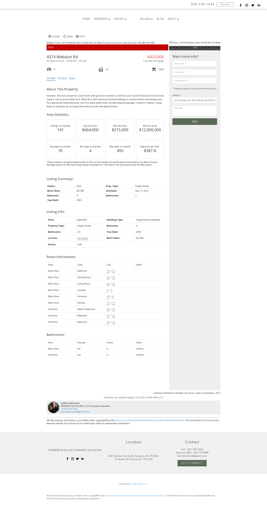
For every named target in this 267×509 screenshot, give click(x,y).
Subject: (176, 95)
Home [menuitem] (86, 19)
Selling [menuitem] (145, 19)
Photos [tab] (62, 78)
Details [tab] (51, 78)
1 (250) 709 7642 (68, 408)
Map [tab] (72, 78)
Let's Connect (192, 463)
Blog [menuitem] (160, 19)
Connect (225, 4)
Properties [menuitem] (101, 19)
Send (195, 121)
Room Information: (61, 256)
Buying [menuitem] (119, 19)
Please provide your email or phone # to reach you (195, 88)
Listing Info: (56, 211)
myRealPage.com (139, 484)
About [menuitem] (172, 19)
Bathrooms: (56, 334)
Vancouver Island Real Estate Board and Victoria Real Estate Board (149, 420)
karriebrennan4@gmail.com (74, 411)
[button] (240, 5)
